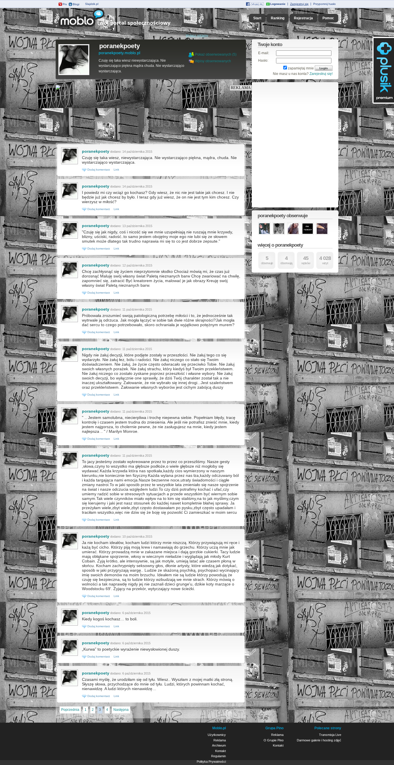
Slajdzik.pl (91, 3)
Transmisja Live (330, 734)
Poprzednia (70, 709)
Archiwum (219, 745)
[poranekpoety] (74, 74)
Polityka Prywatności (211, 761)
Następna (121, 709)
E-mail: (263, 53)
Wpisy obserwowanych (213, 61)
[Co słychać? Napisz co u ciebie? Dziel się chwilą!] (123, 27)
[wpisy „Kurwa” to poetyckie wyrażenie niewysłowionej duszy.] (69, 655)
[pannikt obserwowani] (307, 234)
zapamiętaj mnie (301, 68)
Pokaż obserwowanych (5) (216, 54)
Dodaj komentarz (98, 169)
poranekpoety (119, 46)
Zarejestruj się (299, 3)
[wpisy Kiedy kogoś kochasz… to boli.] (69, 625)
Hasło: (263, 60)
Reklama (219, 740)
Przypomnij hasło (324, 3)
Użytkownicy (217, 734)
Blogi (76, 4)
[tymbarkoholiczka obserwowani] (264, 234)
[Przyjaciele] (191, 61)
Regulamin (218, 756)
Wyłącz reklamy (197, 35)
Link (116, 169)
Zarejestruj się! (321, 73)
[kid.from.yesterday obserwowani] (322, 234)
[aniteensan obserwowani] (293, 234)
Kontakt (220, 751)
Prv (65, 4)
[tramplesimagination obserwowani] (279, 234)
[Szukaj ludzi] (191, 54)
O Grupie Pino (274, 740)
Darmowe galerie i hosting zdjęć (319, 740)
